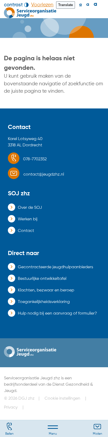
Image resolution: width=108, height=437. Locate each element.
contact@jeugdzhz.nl (43, 174)
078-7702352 (35, 159)
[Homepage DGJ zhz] (30, 12)
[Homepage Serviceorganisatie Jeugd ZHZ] (30, 351)
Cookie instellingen (62, 398)
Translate (65, 5)
